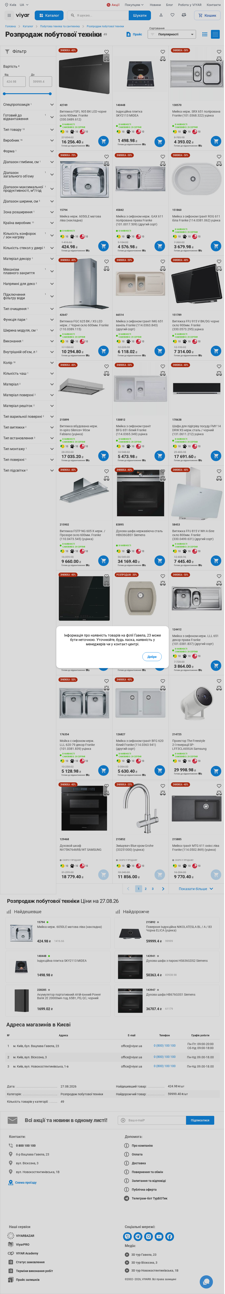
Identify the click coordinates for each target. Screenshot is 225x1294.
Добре (152, 656)
